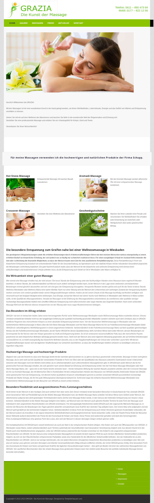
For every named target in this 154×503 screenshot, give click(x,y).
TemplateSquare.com (73, 499)
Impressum (122, 479)
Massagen (37, 23)
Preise (51, 23)
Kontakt (78, 23)
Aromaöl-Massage (90, 176)
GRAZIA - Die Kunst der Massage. (39, 499)
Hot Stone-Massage (18, 176)
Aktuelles (63, 23)
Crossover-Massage (18, 210)
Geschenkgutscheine (92, 210)
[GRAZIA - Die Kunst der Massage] (37, 9)
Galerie (24, 23)
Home (12, 23)
